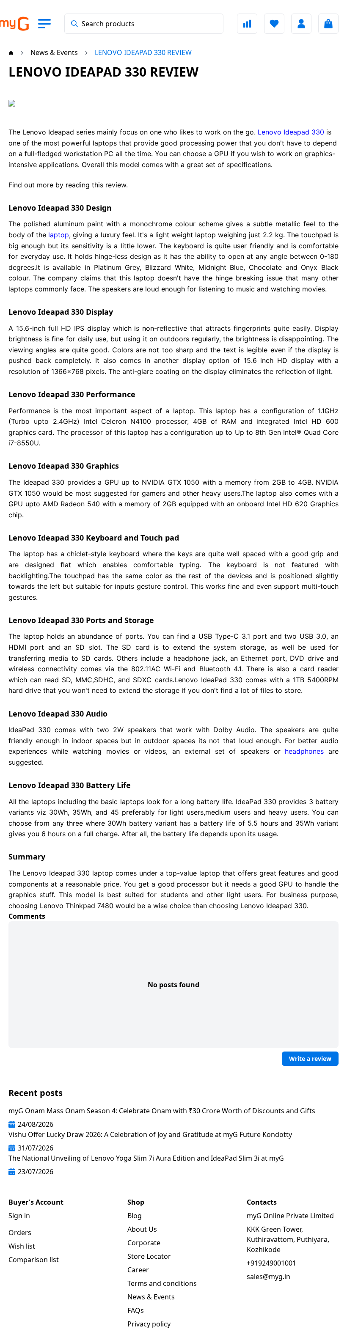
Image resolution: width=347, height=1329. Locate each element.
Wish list (21, 1246)
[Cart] (328, 24)
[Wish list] (274, 24)
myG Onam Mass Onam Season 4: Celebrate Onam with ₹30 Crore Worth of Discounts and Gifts (161, 1110)
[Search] (74, 24)
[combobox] (143, 24)
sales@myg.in (268, 1276)
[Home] (11, 52)
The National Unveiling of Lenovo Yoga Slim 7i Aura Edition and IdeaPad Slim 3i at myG (146, 1158)
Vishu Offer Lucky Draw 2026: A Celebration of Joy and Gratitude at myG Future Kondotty (150, 1134)
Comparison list (33, 1259)
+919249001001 (271, 1263)
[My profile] (301, 24)
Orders (19, 1232)
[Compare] (247, 24)
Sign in (19, 1215)
